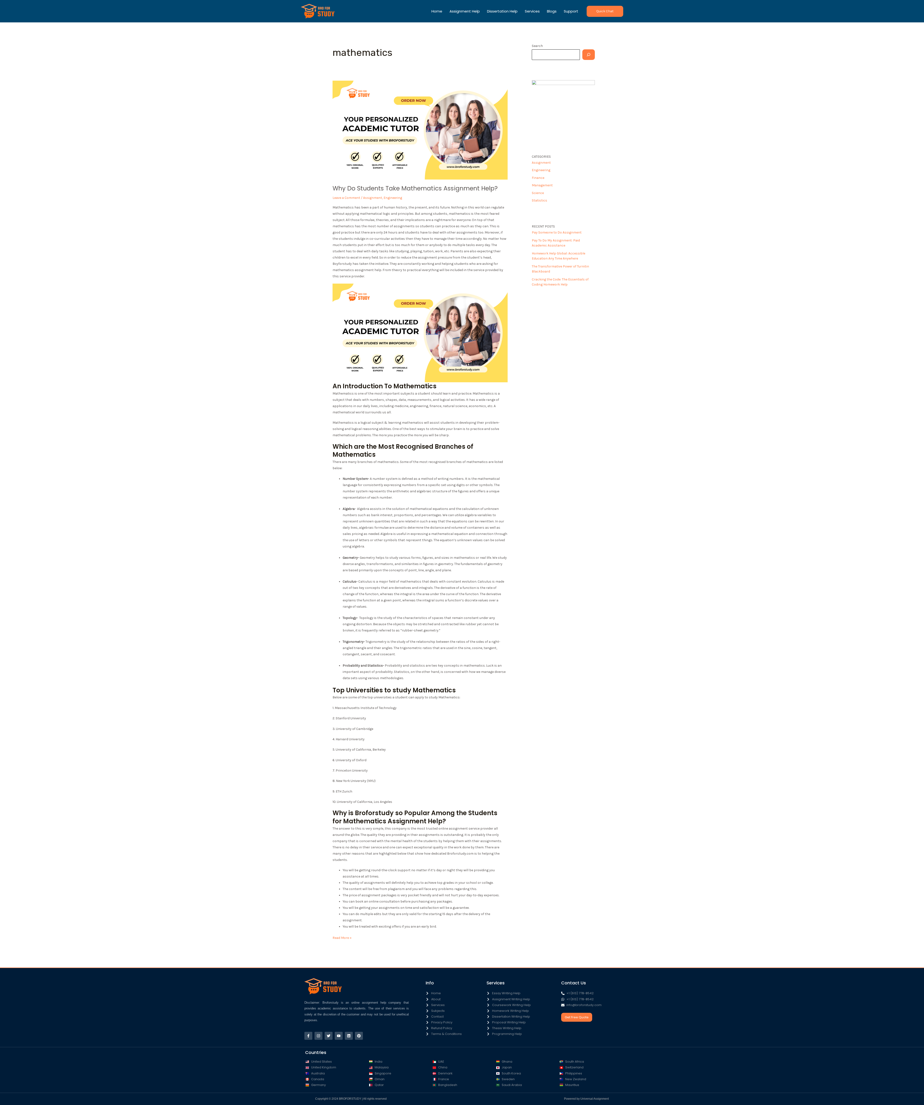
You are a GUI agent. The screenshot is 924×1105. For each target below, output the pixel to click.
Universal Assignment (594, 1098)
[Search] (588, 54)
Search (537, 46)
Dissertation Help (502, 11)
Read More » (342, 937)
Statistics (539, 200)
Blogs (552, 11)
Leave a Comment (346, 198)
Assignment (372, 198)
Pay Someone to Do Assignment (557, 232)
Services (532, 11)
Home (436, 11)
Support (571, 11)
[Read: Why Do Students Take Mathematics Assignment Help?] (420, 130)
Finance (538, 178)
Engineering (393, 198)
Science (538, 193)
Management (542, 185)
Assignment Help (464, 11)
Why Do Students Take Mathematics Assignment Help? (415, 188)
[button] (605, 11)
